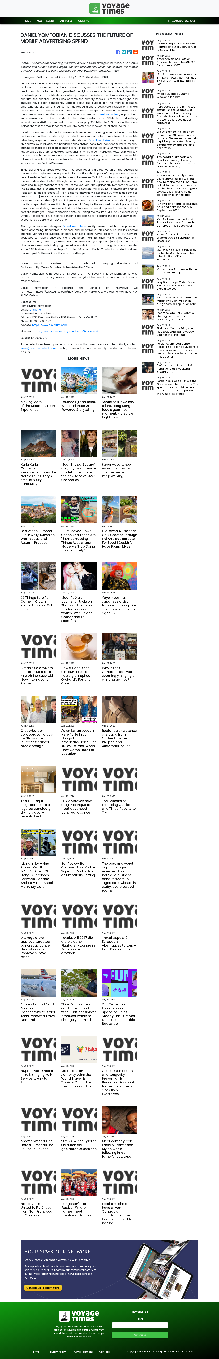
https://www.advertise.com (49, 325)
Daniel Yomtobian (108, 114)
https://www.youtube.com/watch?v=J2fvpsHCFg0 (66, 331)
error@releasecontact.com (38, 348)
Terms (35, 1352)
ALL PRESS (66, 21)
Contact (104, 1352)
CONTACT (84, 21)
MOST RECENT (46, 21)
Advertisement (83, 1352)
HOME (27, 21)
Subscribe (140, 1335)
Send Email (35, 309)
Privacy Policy (57, 1352)
